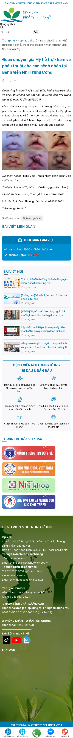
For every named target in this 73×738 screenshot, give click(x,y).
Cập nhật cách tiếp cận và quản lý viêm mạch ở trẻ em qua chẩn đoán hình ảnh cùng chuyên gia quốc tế (43, 331)
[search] (36, 32)
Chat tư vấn (50, 736)
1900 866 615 (22, 558)
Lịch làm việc (8, 736)
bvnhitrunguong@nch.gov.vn (27, 579)
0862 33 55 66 (10, 612)
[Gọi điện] (36, 733)
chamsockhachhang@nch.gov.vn (29, 562)
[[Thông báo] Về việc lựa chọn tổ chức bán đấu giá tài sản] (12, 298)
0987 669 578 (25, 625)
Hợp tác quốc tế (27, 40)
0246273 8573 (16, 575)
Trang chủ (8, 40)
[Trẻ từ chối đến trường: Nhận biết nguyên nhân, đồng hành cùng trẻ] (12, 283)
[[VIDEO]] (12, 315)
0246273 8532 (15, 571)
